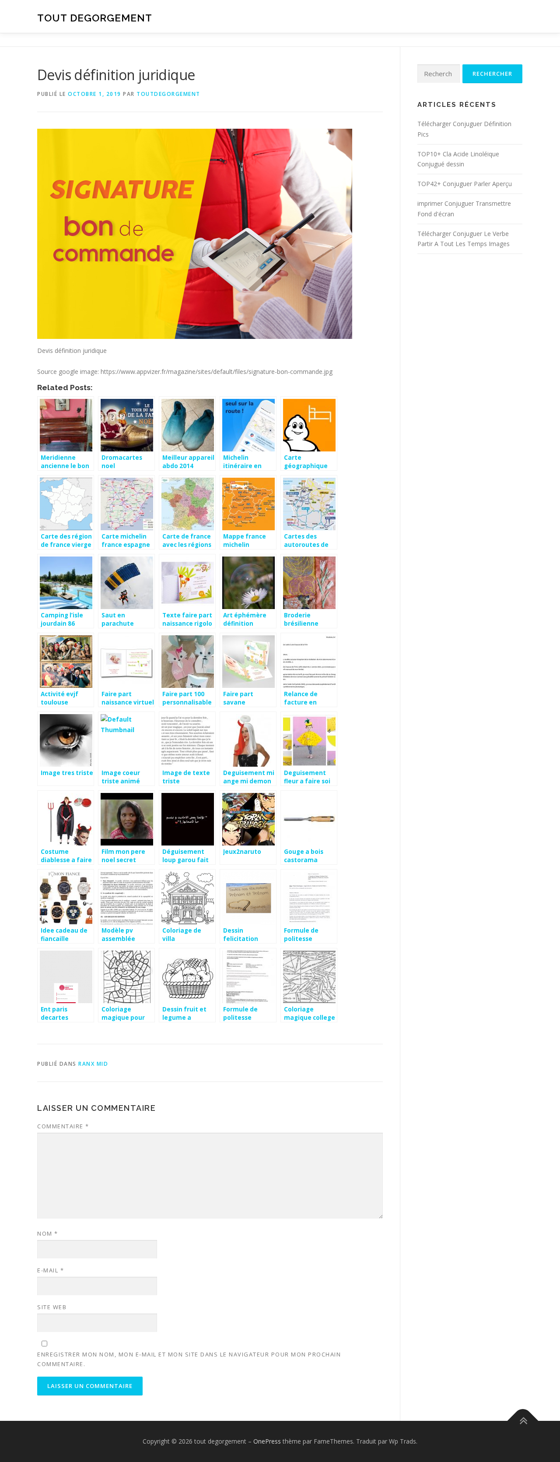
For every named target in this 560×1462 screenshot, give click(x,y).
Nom (47, 1233)
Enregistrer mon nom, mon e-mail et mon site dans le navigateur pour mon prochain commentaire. (189, 1359)
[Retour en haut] (523, 1421)
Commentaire (63, 1126)
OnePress (267, 1441)
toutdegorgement (168, 94)
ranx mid (93, 1063)
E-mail (50, 1270)
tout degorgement (94, 18)
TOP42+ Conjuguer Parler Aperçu (464, 184)
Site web (51, 1307)
